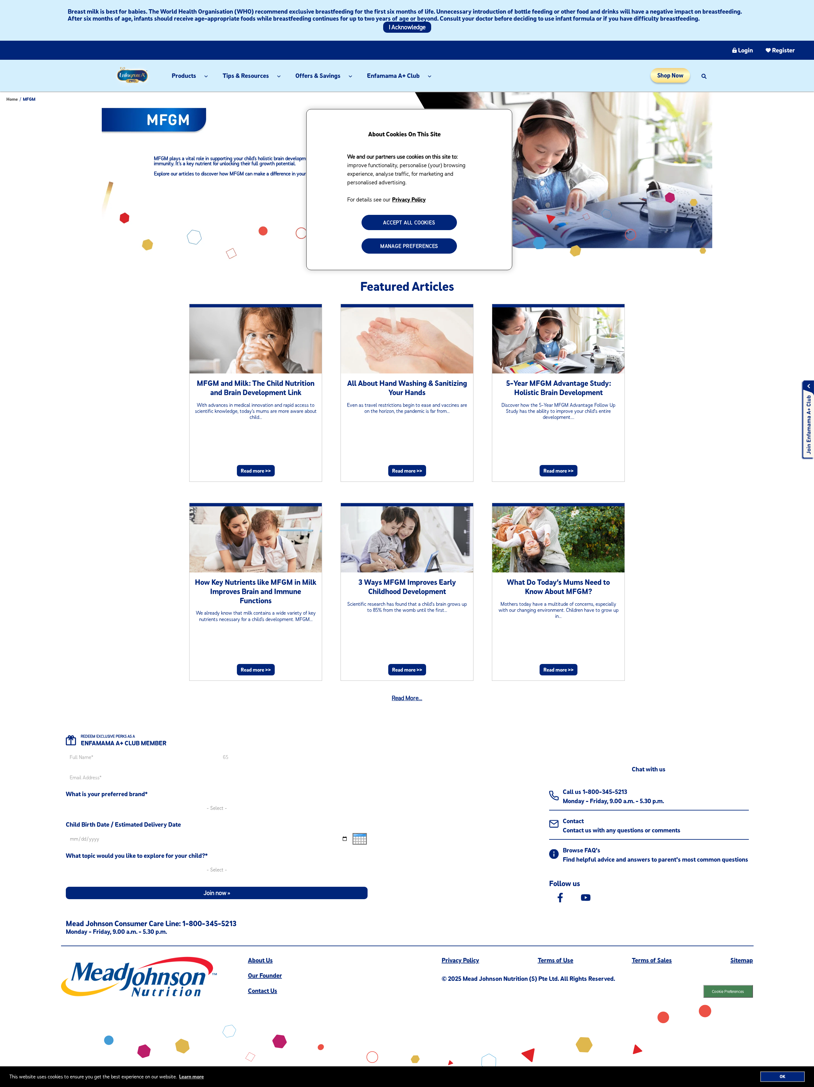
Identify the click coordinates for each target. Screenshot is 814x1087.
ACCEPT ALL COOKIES (409, 222)
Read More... (407, 698)
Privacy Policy (409, 199)
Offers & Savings (318, 75)
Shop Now (670, 75)
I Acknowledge (407, 27)
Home (12, 99)
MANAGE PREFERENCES (409, 246)
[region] (409, 189)
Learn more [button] (191, 1076)
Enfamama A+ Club (393, 75)
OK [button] (782, 1076)
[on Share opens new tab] (560, 897)
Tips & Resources (246, 75)
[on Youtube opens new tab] (586, 897)
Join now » (217, 893)
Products (184, 75)
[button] (704, 75)
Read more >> (256, 471)
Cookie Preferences (728, 991)
